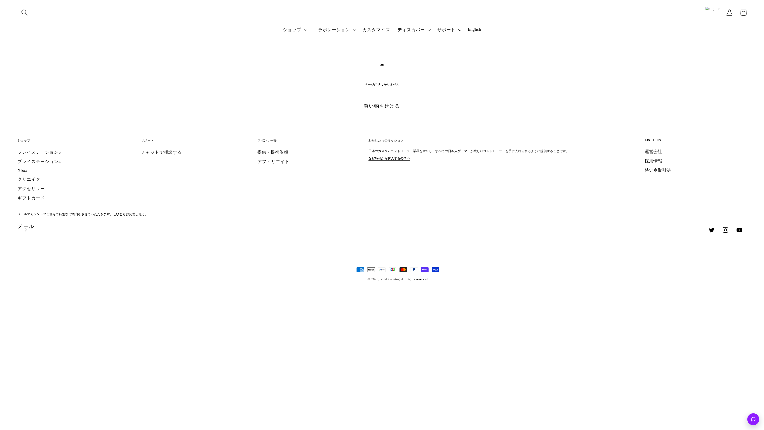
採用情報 (653, 160)
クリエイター (31, 179)
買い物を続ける (382, 105)
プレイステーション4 (39, 161)
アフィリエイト (273, 161)
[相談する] (753, 419)
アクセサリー (31, 188)
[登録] (24, 230)
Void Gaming (390, 279)
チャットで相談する (161, 152)
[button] (24, 13)
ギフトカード (31, 197)
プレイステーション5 (39, 152)
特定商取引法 (658, 170)
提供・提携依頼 (272, 152)
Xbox (22, 170)
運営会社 (653, 151)
